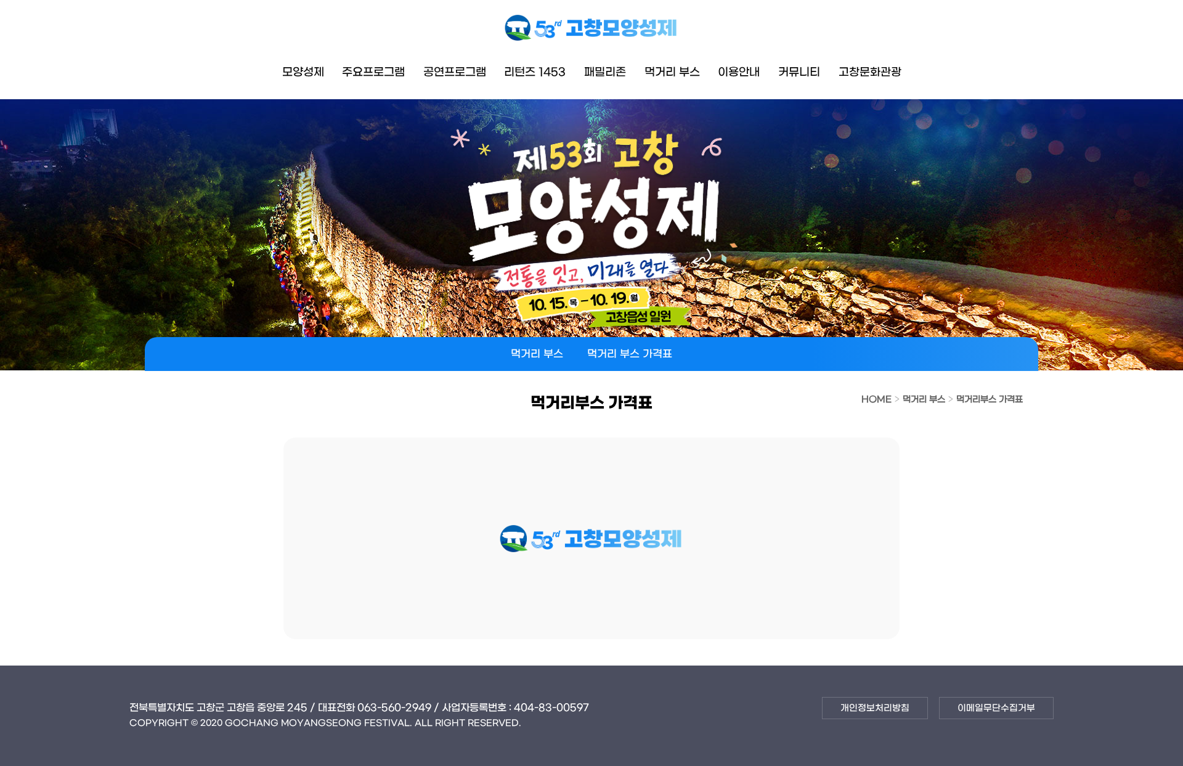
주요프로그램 (373, 72)
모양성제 (303, 72)
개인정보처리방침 (874, 708)
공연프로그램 (454, 72)
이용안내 (739, 72)
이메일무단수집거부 (996, 708)
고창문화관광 (870, 72)
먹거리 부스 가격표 (629, 354)
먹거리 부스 (672, 72)
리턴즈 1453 (535, 72)
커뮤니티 (799, 72)
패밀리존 (605, 72)
